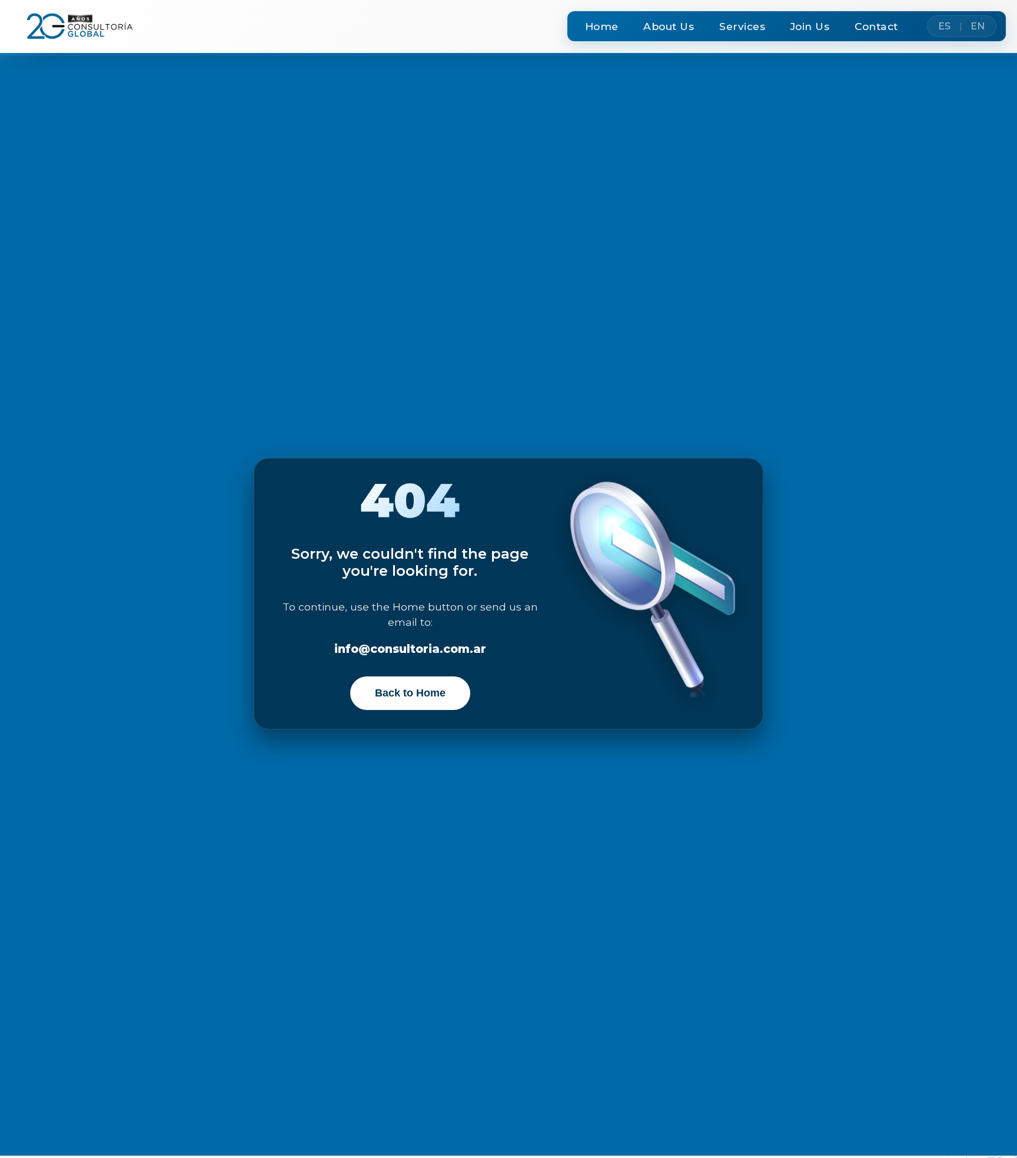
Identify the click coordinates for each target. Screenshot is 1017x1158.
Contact (876, 26)
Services (742, 26)
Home (602, 26)
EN (978, 26)
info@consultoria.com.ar (410, 649)
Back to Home (410, 693)
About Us (668, 26)
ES (944, 26)
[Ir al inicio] (74, 26)
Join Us (810, 26)
